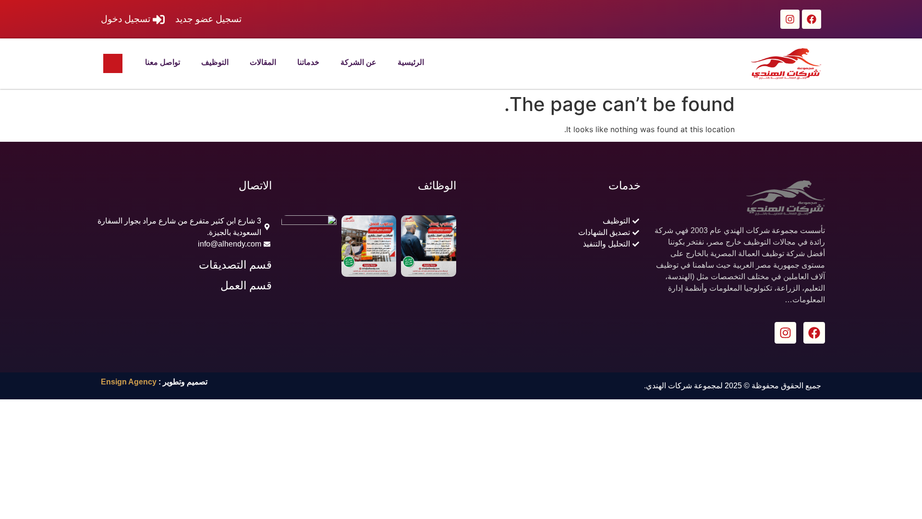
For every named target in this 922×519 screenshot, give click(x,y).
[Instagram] (790, 19)
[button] (112, 63)
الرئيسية (411, 62)
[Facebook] (811, 19)
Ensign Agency (129, 382)
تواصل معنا (162, 62)
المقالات (263, 62)
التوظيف (215, 62)
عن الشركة (358, 62)
